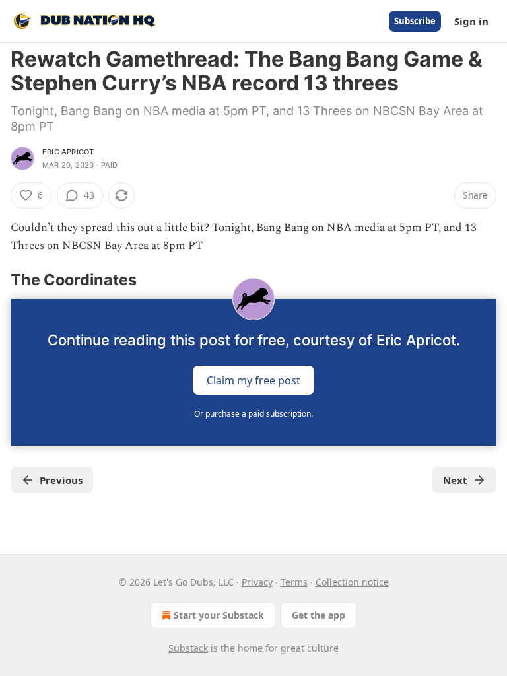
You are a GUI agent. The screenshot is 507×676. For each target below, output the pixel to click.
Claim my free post (253, 379)
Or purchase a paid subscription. (253, 413)
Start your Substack (219, 615)
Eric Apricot (68, 151)
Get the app (318, 615)
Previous (61, 480)
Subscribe (415, 21)
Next (455, 480)
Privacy (257, 582)
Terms (294, 582)
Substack (188, 648)
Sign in (471, 21)
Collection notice (352, 582)
